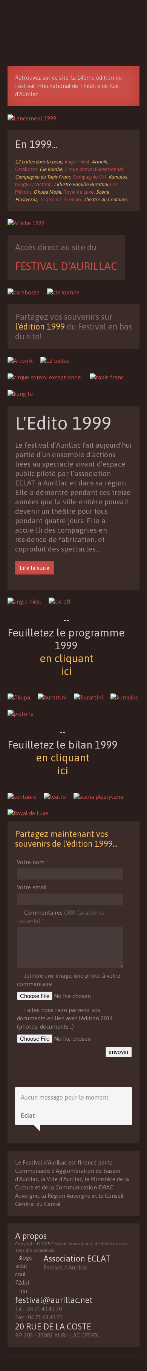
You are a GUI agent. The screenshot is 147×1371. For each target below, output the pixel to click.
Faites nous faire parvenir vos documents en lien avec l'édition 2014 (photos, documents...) (65, 1018)
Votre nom (32, 862)
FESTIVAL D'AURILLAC (66, 266)
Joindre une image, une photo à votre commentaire (68, 979)
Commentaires (60, 916)
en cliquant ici (66, 664)
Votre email (34, 887)
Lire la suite (34, 568)
